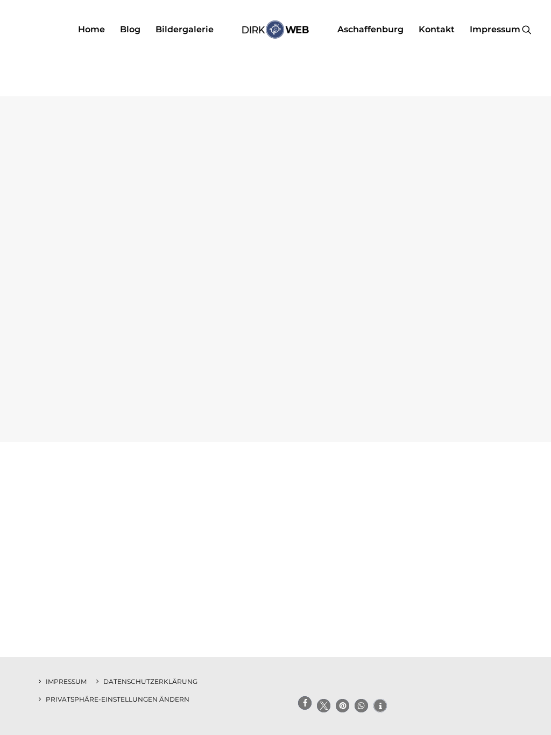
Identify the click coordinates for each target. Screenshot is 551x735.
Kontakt (437, 29)
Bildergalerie (185, 29)
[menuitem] (91, 29)
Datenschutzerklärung (150, 681)
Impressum (495, 29)
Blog (130, 29)
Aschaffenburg (370, 29)
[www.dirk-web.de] (275, 29)
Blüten (275, 398)
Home (91, 29)
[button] (527, 29)
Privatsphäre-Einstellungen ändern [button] (117, 699)
